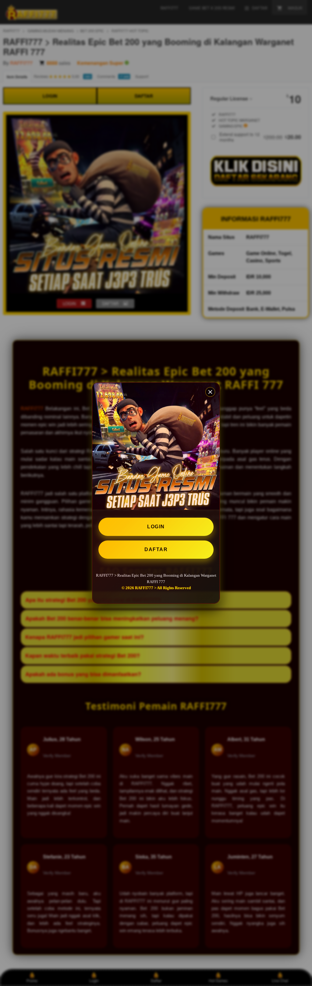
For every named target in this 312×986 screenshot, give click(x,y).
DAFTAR (156, 549)
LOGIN (156, 526)
